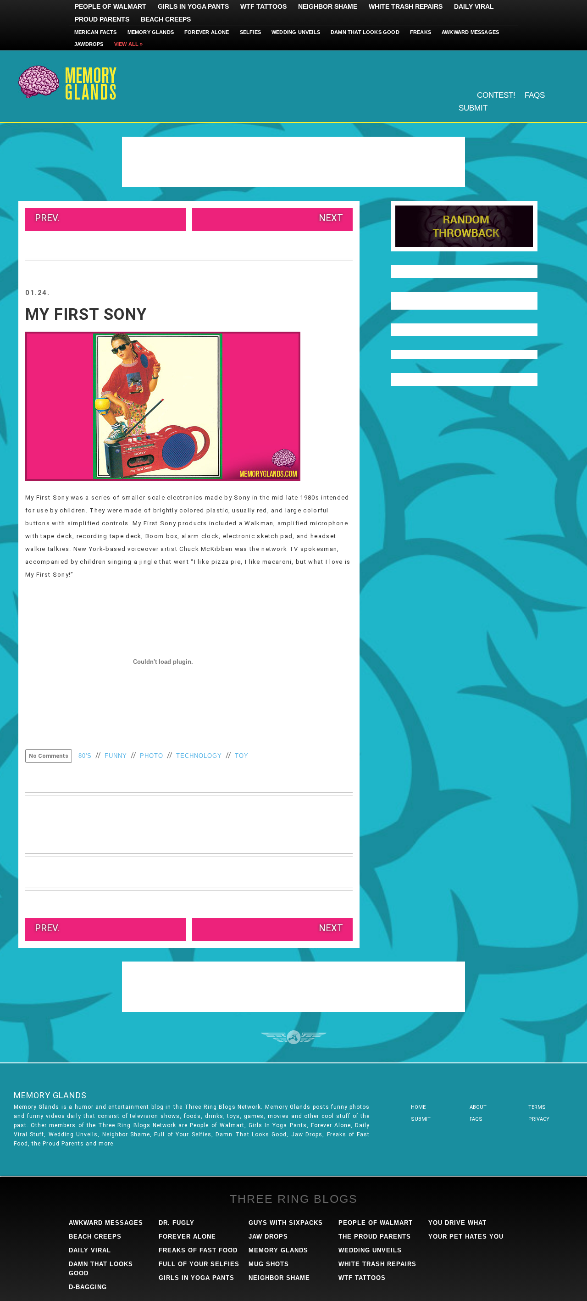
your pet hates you (466, 1236)
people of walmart (375, 1222)
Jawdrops (89, 44)
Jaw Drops (268, 1236)
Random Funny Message (464, 226)
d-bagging (88, 1287)
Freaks (420, 32)
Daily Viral (474, 6)
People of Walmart (110, 6)
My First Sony (86, 314)
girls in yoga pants (196, 1277)
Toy (242, 755)
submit (421, 1119)
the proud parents (374, 1236)
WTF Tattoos (263, 6)
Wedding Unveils (295, 32)
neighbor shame (279, 1277)
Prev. (47, 217)
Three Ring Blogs (294, 1198)
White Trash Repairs (406, 6)
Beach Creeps (166, 19)
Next (331, 217)
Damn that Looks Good (365, 32)
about (478, 1107)
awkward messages (106, 1222)
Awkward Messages (470, 32)
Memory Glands (150, 32)
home (418, 1107)
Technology (199, 755)
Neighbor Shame (327, 6)
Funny (116, 755)
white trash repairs (377, 1264)
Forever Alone (206, 32)
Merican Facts (95, 32)
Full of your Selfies (199, 1264)
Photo (151, 755)
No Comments (48, 756)
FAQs (535, 95)
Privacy (538, 1119)
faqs (476, 1119)
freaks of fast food (198, 1250)
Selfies (250, 32)
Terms (537, 1107)
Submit (473, 108)
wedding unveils (370, 1250)
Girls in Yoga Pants (193, 6)
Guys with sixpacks (286, 1222)
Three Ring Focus (294, 1037)
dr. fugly (176, 1222)
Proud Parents (102, 19)
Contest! (496, 95)
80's (85, 755)
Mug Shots (269, 1264)
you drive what (457, 1222)
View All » (128, 44)
